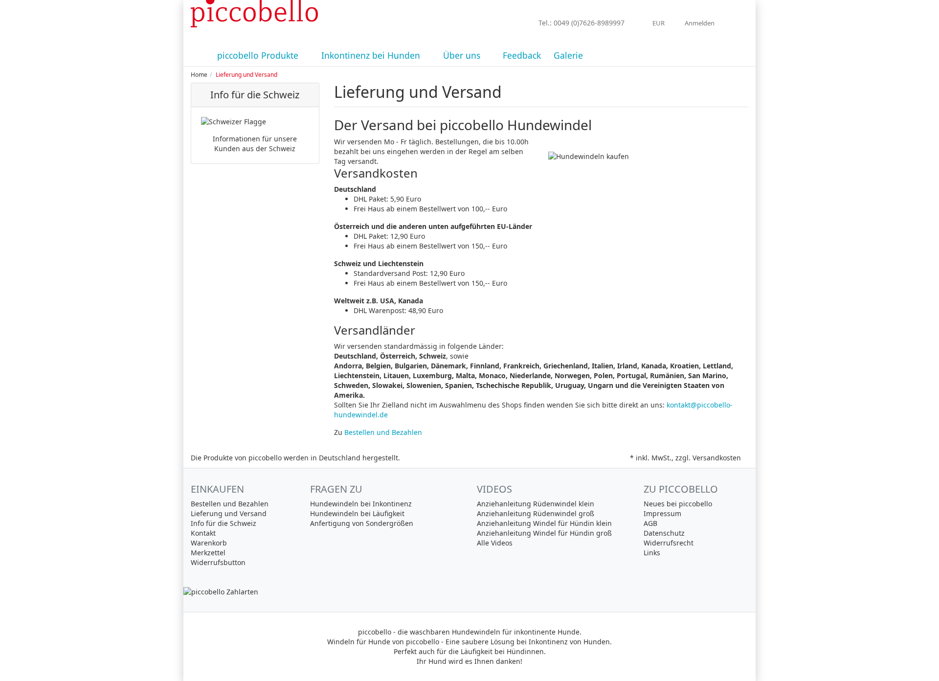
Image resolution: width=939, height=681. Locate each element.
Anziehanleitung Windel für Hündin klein (544, 523)
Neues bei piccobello (678, 503)
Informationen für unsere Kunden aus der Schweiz (255, 143)
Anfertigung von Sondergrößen (361, 523)
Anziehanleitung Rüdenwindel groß (535, 513)
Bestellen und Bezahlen (383, 432)
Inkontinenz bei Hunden (372, 55)
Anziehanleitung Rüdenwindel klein (535, 503)
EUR (659, 23)
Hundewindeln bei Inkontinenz (361, 503)
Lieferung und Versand (229, 513)
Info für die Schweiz (223, 523)
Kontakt (203, 533)
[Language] (635, 23)
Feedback (522, 55)
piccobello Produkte (259, 55)
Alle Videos (495, 542)
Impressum (662, 513)
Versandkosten (717, 457)
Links (652, 552)
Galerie (568, 55)
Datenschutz (664, 533)
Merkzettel (208, 552)
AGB (650, 523)
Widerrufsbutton (218, 562)
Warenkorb (209, 542)
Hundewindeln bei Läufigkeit (357, 513)
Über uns (463, 55)
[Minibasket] (738, 23)
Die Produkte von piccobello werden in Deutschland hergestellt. (295, 457)
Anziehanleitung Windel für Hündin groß (544, 533)
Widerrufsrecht (668, 542)
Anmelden (700, 23)
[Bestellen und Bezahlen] (469, 592)
